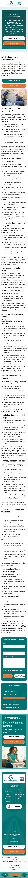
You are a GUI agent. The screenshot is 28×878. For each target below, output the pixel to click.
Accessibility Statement (14, 867)
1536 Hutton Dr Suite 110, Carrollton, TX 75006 (14, 835)
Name (4, 643)
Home (9, 14)
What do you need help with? (10, 656)
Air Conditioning (15, 14)
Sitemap (14, 869)
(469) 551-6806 (14, 841)
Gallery (8, 794)
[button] (24, 874)
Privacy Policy (14, 863)
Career (20, 798)
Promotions (8, 798)
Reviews (20, 796)
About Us (8, 789)
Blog (20, 791)
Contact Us (8, 791)
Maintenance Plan (19, 794)
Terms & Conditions (17, 670)
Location (8, 801)
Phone (4, 650)
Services (20, 789)
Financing (8, 796)
